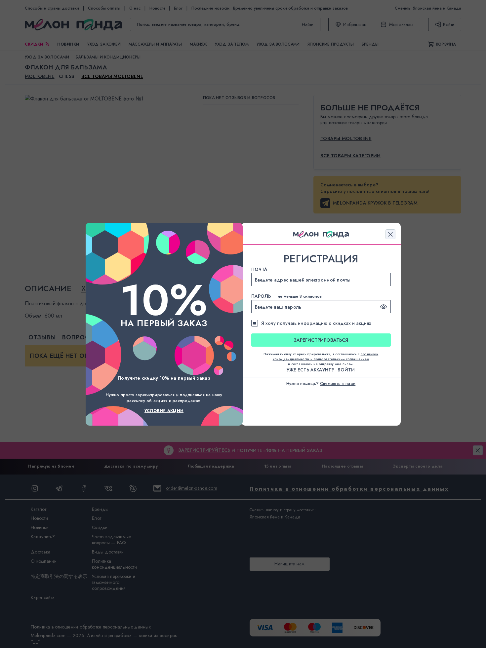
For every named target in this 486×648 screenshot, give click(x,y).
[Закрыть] (390, 234)
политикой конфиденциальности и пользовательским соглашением (326, 357)
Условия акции (163, 411)
